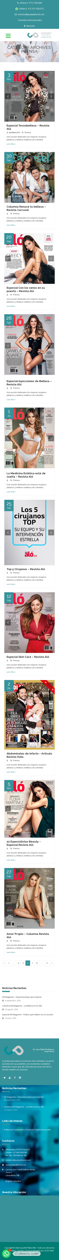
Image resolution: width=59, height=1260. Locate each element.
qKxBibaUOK (14, 132)
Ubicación (30, 25)
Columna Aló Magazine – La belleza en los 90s (22, 1005)
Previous (8, 96)
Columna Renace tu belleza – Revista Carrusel (26, 208)
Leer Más (11, 144)
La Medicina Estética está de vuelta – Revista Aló (26, 475)
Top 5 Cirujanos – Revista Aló (26, 569)
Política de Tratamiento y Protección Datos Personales (27, 1129)
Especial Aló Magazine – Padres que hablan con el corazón (27, 1014)
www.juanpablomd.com (16, 1164)
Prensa (28, 132)
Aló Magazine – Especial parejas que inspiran (22, 997)
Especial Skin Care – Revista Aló (28, 656)
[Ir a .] (24, 56)
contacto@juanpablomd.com (18, 1160)
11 (47, 963)
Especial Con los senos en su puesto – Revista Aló (26, 289)
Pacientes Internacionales (30, 20)
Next (51, 96)
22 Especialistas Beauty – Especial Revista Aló (24, 843)
